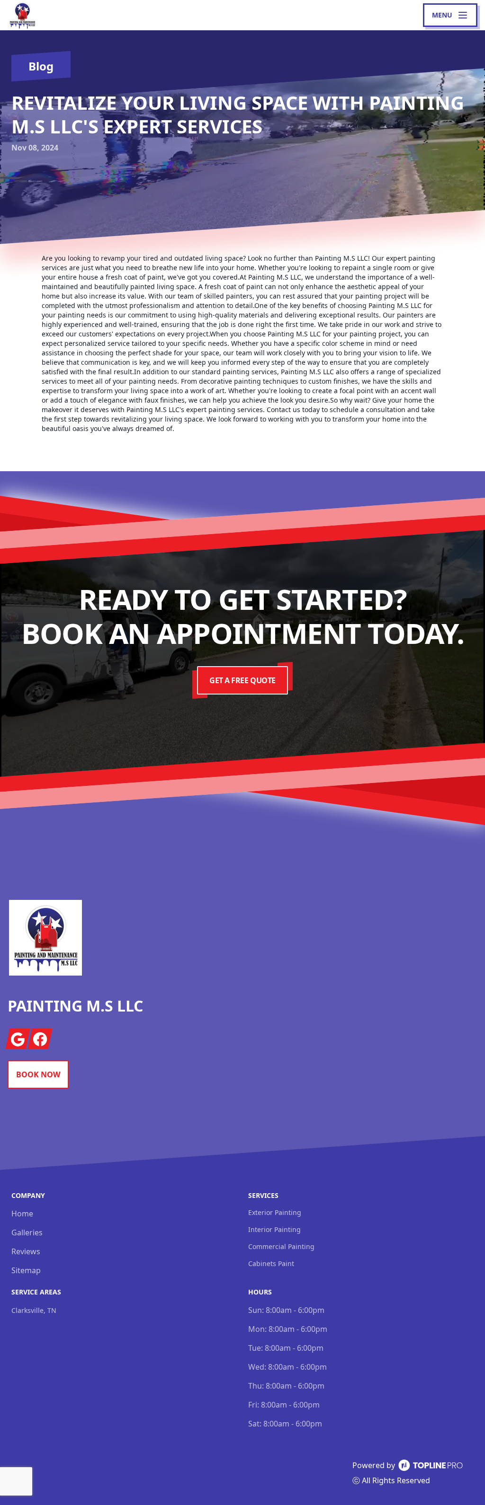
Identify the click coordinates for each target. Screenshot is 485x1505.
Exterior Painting (274, 1212)
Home (22, 1213)
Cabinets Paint (271, 1263)
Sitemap (26, 1270)
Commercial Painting (281, 1246)
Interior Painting (274, 1229)
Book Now (38, 1074)
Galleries (27, 1232)
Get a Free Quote (242, 680)
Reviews (25, 1251)
